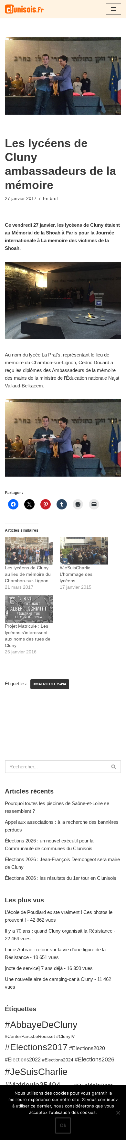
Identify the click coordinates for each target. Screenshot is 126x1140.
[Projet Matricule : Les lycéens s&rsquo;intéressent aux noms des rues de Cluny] (29, 609)
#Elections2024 (57, 1060)
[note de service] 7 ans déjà (34, 968)
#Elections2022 (23, 1059)
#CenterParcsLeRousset (30, 1036)
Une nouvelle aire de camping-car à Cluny (49, 979)
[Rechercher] (114, 766)
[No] (118, 1112)
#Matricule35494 (50, 684)
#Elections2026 (94, 1059)
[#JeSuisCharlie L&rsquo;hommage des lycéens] (84, 551)
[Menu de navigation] (113, 9)
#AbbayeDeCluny (41, 1024)
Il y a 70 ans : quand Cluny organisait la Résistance (58, 931)
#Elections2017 (36, 1047)
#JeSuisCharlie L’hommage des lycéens (76, 574)
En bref (50, 198)
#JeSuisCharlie (36, 1071)
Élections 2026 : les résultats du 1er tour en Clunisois (60, 878)
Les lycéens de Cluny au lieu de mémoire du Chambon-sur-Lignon (28, 574)
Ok (63, 1125)
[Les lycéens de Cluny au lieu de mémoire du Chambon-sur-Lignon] (29, 551)
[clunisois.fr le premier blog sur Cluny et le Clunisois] (24, 9)
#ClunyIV (65, 1036)
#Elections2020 (87, 1048)
